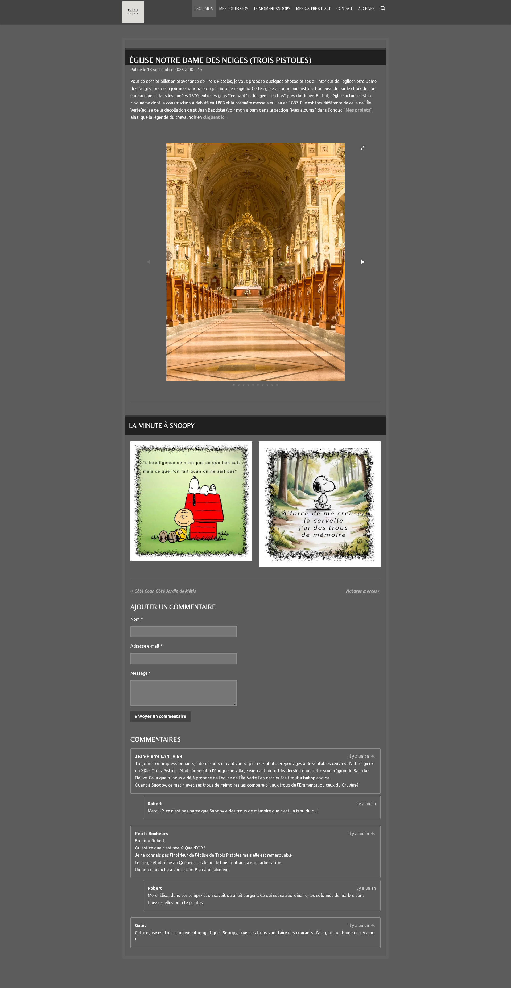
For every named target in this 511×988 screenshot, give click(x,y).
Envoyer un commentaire (160, 716)
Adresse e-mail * (146, 646)
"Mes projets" (357, 110)
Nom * (136, 619)
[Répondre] (373, 756)
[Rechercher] (383, 8)
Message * (140, 673)
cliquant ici (214, 117)
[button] (362, 148)
